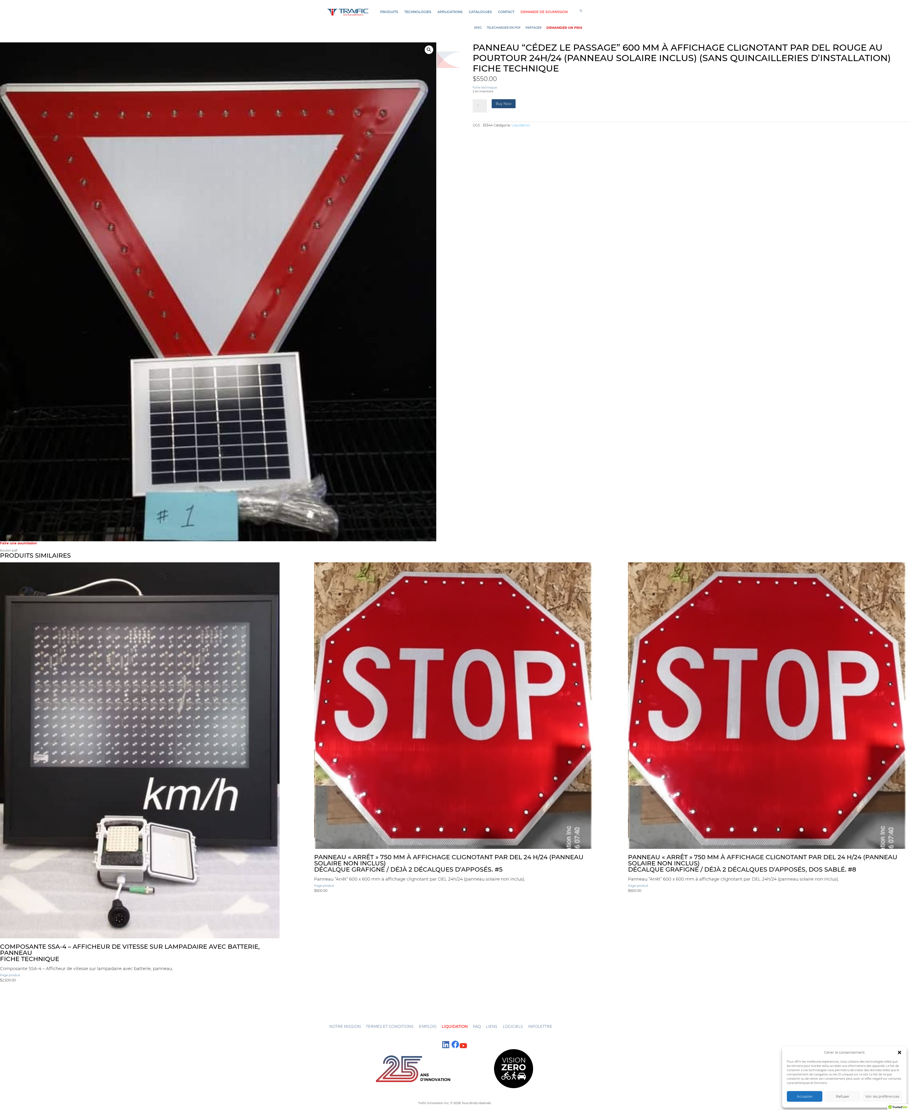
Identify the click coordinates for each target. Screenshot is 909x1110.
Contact (506, 11)
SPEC (478, 27)
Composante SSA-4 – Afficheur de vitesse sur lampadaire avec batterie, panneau (130, 950)
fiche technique (516, 68)
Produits (389, 11)
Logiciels (513, 1026)
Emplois (428, 1026)
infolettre (540, 1026)
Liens (491, 1026)
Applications (450, 11)
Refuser (842, 1096)
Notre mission (345, 1026)
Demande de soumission (544, 11)
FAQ (477, 1026)
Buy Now (504, 103)
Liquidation (521, 125)
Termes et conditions (390, 1026)
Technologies (417, 11)
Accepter (805, 1096)
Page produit (10, 975)
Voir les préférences (882, 1096)
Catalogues (480, 11)
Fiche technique (29, 959)
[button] (899, 1052)
